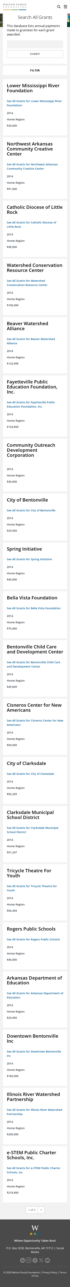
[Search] (59, 6)
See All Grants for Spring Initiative (29, 559)
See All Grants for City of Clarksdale (30, 774)
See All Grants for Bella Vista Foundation (34, 608)
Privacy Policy (49, 1272)
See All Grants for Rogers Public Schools (33, 939)
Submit (35, 54)
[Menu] (65, 6)
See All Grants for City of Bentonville (31, 510)
